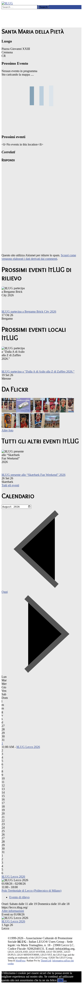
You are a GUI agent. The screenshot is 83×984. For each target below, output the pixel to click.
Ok (60, 980)
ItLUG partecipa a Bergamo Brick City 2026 (29, 311)
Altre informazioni (13, 911)
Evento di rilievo (19, 897)
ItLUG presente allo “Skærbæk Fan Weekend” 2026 (33, 474)
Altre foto (7, 430)
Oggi (5, 591)
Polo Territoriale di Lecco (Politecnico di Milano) (31, 890)
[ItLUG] (7, 3)
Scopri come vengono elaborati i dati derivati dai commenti (39, 257)
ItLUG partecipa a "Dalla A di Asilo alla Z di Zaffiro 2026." (38, 371)
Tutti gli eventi (10, 485)
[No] (65, 981)
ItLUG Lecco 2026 (28, 747)
